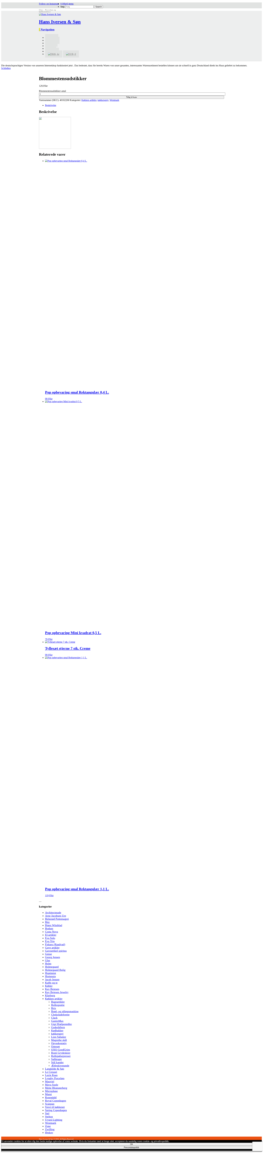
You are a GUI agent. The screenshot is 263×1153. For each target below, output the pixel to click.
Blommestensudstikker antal (52, 91)
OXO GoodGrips (60, 1049)
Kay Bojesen (52, 989)
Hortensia (50, 976)
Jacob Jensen (52, 979)
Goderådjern (58, 1027)
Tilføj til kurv (131, 97)
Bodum (49, 928)
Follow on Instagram (49, 3)
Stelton (49, 1116)
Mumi (48, 1094)
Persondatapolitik (131, 1147)
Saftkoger (56, 1059)
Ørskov (49, 1132)
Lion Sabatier (58, 1036)
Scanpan (49, 1103)
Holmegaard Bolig (55, 969)
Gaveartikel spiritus (56, 950)
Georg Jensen (52, 957)
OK (131, 1144)
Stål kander (57, 1062)
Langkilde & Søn (54, 1068)
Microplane (51, 1091)
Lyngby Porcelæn (54, 1078)
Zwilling (49, 1129)
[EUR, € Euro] (71, 54)
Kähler (49, 985)
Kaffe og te (51, 982)
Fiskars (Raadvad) (55, 944)
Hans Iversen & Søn (60, 21)
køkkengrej (103, 100)
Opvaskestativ (59, 1043)
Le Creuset (51, 1071)
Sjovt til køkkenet (55, 1107)
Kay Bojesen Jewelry (56, 992)
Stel (47, 1113)
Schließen (6, 68)
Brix (53, 1008)
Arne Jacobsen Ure (55, 915)
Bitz (47, 922)
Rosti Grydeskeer (60, 1052)
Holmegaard (52, 966)
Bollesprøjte (58, 1005)
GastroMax (57, 1020)
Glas (47, 960)
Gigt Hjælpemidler (61, 1024)
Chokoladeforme (60, 1014)
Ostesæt (55, 1046)
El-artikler (50, 934)
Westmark (114, 100)
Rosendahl (51, 1097)
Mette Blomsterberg (56, 1087)
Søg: (62, 6)
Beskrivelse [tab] (50, 105)
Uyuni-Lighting (53, 1119)
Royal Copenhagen (55, 1100)
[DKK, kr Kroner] (53, 54)
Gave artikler (52, 947)
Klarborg (50, 995)
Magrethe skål (59, 1040)
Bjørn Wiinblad (53, 925)
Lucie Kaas (51, 1075)
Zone (48, 1126)
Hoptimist (50, 973)
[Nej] (131, 1151)
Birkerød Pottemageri (57, 918)
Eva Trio (50, 941)
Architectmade (53, 912)
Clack (54, 1017)
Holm (48, 963)
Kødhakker (57, 1030)
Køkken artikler (88, 100)
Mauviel (49, 1081)
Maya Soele (51, 1084)
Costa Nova (51, 931)
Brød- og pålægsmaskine (65, 1011)
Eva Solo (50, 938)
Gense (48, 953)
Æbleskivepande (60, 1065)
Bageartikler (58, 1001)
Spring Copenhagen (56, 1110)
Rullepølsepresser (61, 1056)
